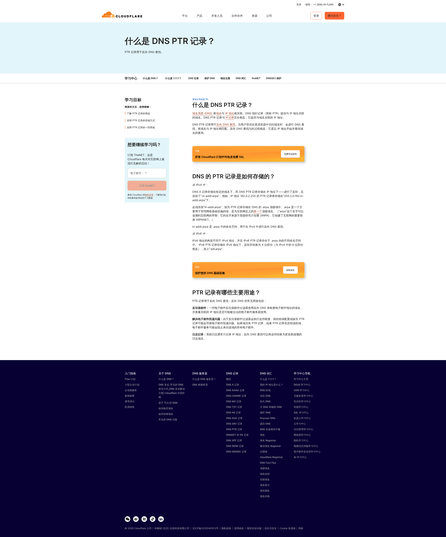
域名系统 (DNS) (202, 113)
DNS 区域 (265, 390)
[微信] (127, 519)
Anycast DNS (267, 418)
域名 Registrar (268, 440)
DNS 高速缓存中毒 (270, 429)
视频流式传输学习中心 (306, 445)
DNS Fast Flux (268, 462)
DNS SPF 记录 (234, 440)
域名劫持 (265, 473)
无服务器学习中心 (303, 395)
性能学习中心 (301, 406)
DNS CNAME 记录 (236, 395)
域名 (219, 113)
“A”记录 (229, 117)
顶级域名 (265, 468)
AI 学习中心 (300, 457)
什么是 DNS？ (150, 78)
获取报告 (290, 270)
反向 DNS (265, 401)
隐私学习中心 (301, 440)
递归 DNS (265, 423)
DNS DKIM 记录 (235, 445)
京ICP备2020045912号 (205, 528)
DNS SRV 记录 (234, 423)
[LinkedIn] (161, 519)
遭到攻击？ (334, 16)
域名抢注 (265, 484)
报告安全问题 (254, 528)
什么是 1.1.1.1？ (173, 78)
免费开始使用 (290, 154)
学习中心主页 (301, 379)
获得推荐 (129, 395)
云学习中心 (300, 423)
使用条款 (239, 528)
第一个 (258, 211)
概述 (228, 379)
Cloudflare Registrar (271, 457)
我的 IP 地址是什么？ (271, 384)
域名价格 (265, 496)
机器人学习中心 (302, 418)
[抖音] (152, 519)
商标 (300, 528)
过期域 (263, 451)
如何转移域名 (166, 413)
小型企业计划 (132, 384)
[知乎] (144, 519)
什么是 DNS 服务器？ (204, 379)
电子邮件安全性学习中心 (307, 451)
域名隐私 (265, 490)
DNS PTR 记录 (234, 429)
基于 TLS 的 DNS (168, 402)
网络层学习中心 (302, 434)
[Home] (122, 15)
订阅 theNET (147, 185)
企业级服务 (131, 390)
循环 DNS (265, 412)
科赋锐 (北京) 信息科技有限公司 (172, 528)
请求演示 (129, 401)
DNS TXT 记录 (234, 406)
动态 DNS (265, 395)
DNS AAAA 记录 (235, 390)
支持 (298, 4)
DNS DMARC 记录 (236, 451)
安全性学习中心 (302, 401)
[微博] (136, 519)
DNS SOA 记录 (234, 418)
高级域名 (265, 479)
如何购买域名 (166, 408)
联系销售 (129, 406)
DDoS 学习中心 (302, 384)
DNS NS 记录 (233, 412)
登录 (316, 16)
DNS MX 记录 (233, 401)
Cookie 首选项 (287, 528)
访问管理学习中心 (303, 429)
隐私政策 (149, 194)
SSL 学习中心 (301, 412)
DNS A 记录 (232, 384)
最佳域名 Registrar (270, 445)
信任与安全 (270, 528)
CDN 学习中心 (301, 390)
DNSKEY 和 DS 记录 (237, 434)
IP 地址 (229, 113)
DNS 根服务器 (200, 384)
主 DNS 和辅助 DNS (271, 406)
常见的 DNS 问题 (168, 419)
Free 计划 (130, 379)
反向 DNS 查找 (225, 124)
